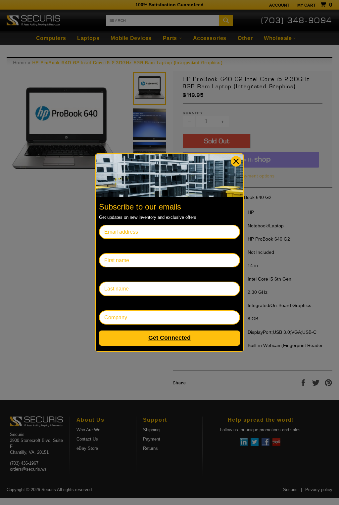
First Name (112, 246)
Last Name (111, 274)
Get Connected (169, 337)
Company (110, 303)
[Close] (236, 161)
